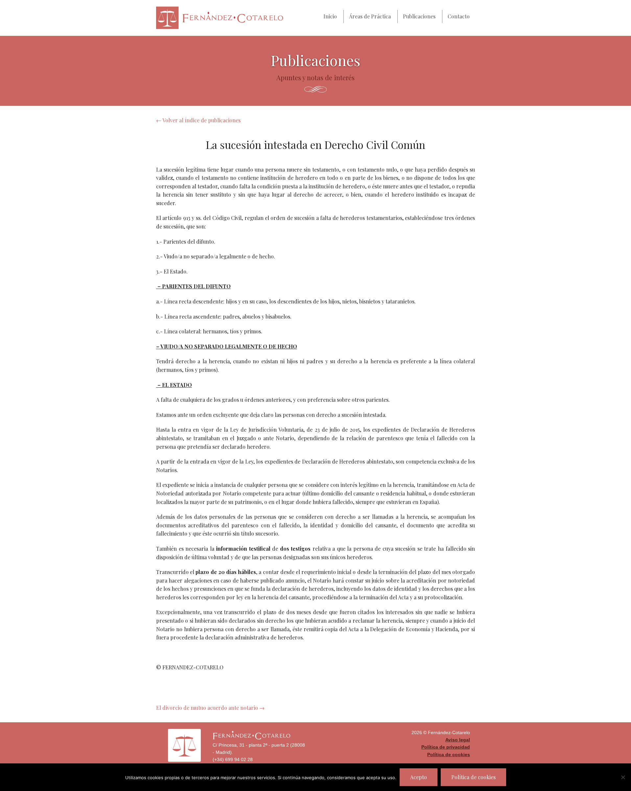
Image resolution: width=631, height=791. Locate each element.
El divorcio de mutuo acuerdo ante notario (210, 707)
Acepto (418, 777)
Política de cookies (448, 754)
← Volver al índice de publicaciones (198, 120)
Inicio (330, 16)
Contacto (459, 16)
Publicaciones (419, 16)
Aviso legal (457, 739)
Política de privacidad (445, 747)
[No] (622, 777)
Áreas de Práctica (370, 16)
